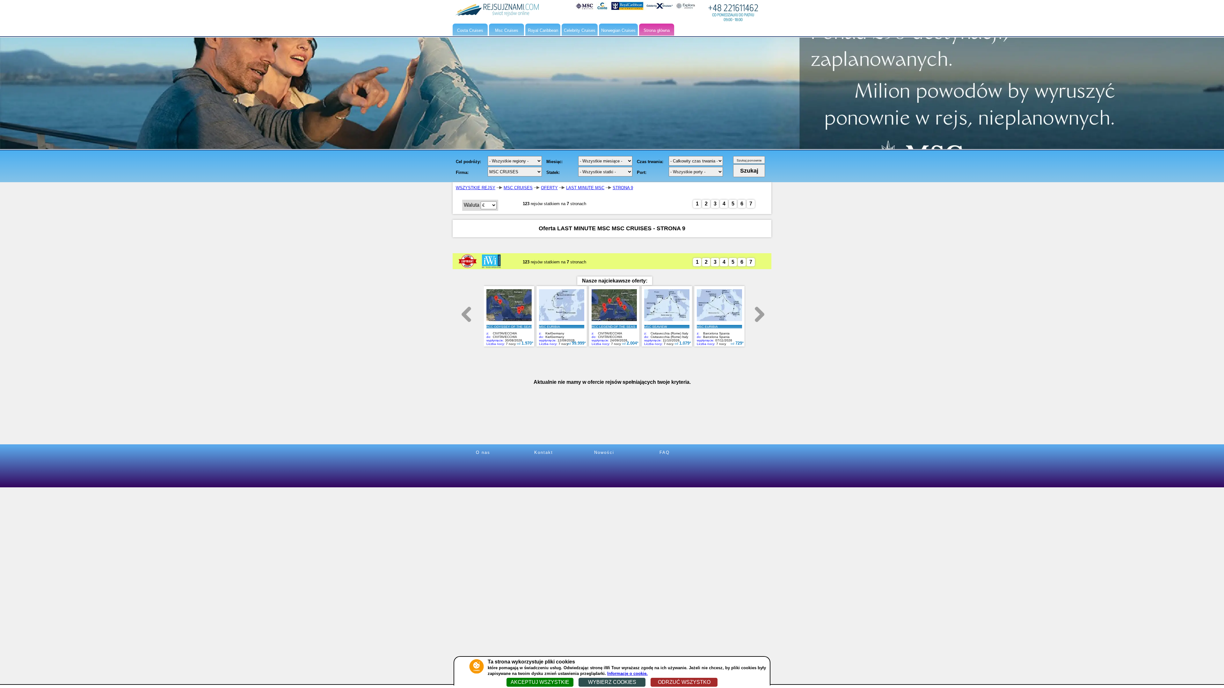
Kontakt (543, 452)
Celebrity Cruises (579, 30)
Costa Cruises (470, 30)
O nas (483, 452)
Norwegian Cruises (618, 30)
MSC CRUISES (518, 187)
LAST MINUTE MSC (585, 187)
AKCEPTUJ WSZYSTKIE (540, 682)
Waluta (471, 205)
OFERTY (549, 187)
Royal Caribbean (543, 30)
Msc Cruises (506, 30)
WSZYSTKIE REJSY (475, 187)
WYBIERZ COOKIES (612, 682)
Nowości (604, 452)
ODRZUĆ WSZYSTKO (684, 682)
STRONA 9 (623, 187)
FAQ (664, 452)
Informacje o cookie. (627, 673)
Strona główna (657, 30)
